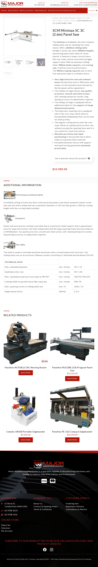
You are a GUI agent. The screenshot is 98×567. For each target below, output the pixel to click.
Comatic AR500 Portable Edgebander (25, 431)
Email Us (64, 3)
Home (55, 18)
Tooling (4, 10)
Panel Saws (69, 21)
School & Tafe (71, 10)
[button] (93, 10)
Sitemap (88, 559)
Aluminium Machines (58, 10)
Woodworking (41, 10)
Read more (25, 373)
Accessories (14, 10)
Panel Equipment (27, 10)
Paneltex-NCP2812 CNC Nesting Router (26, 367)
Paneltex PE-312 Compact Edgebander (72, 431)
